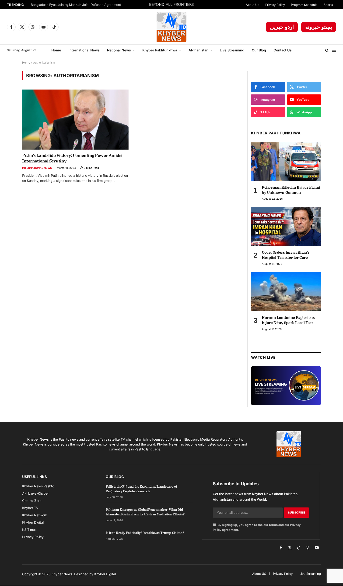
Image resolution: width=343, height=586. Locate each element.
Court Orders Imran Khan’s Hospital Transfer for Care (285, 255)
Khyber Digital (105, 574)
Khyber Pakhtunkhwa (159, 50)
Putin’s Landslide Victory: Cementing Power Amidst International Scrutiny (72, 158)
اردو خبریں (282, 27)
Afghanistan (198, 50)
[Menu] (334, 50)
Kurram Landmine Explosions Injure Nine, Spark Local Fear (288, 320)
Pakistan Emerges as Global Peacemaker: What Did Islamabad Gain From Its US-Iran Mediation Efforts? (145, 511)
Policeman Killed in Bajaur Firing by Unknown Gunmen (291, 190)
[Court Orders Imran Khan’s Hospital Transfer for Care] (286, 226)
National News (119, 50)
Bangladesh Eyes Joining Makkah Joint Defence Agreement (76, 5)
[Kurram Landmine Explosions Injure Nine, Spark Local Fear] (286, 291)
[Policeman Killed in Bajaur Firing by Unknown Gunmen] (286, 161)
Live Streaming (232, 50)
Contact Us (282, 50)
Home (56, 50)
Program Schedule (304, 5)
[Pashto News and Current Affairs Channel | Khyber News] (171, 26)
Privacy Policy (275, 5)
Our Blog (259, 50)
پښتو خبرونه (318, 27)
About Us (252, 5)
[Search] (327, 50)
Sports (328, 5)
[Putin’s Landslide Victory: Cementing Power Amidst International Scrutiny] (75, 119)
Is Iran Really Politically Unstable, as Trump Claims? (145, 533)
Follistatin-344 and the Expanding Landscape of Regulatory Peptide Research (141, 488)
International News (84, 50)
